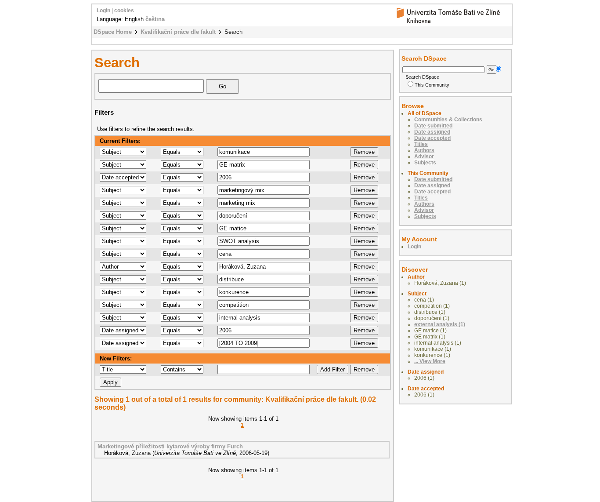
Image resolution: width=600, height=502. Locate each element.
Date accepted (432, 138)
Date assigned (432, 132)
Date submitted (433, 126)
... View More (429, 361)
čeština (155, 19)
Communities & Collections (448, 119)
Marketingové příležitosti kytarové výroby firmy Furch (170, 446)
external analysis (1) (439, 324)
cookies (124, 10)
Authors (424, 150)
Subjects (425, 163)
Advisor (424, 156)
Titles (421, 144)
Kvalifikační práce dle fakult (178, 32)
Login (103, 10)
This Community (432, 84)
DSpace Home (113, 32)
